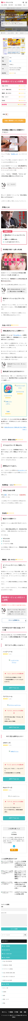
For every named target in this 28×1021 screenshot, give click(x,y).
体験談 (11, 1012)
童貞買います (14, 154)
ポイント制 (5, 988)
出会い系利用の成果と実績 (9, 972)
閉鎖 (13, 23)
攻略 (21, 1012)
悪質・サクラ (8, 23)
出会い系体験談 (6, 946)
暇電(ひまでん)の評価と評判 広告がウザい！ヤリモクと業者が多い (21, 885)
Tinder (8, 411)
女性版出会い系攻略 (7, 965)
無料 (4, 23)
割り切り (21, 23)
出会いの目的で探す (7, 953)
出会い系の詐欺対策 (7, 961)
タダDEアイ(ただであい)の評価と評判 (21, 893)
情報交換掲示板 (6, 949)
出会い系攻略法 (18, 5)
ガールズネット (17, 335)
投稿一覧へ (13, 849)
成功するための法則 (7, 980)
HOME (3, 33)
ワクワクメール (20, 391)
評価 (17, 1012)
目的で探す (10, 5)
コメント (3, 912)
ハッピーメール (8, 395)
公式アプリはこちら (14, 687)
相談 (25, 1012)
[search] (25, 934)
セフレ (17, 23)
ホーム (5, 1012)
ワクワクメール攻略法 (8, 969)
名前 (2, 906)
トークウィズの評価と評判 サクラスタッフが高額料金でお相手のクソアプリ (20, 864)
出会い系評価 (4, 5)
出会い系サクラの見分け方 (9, 976)
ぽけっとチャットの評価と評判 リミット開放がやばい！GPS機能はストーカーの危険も (20, 875)
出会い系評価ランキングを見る (14, 120)
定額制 (4, 991)
